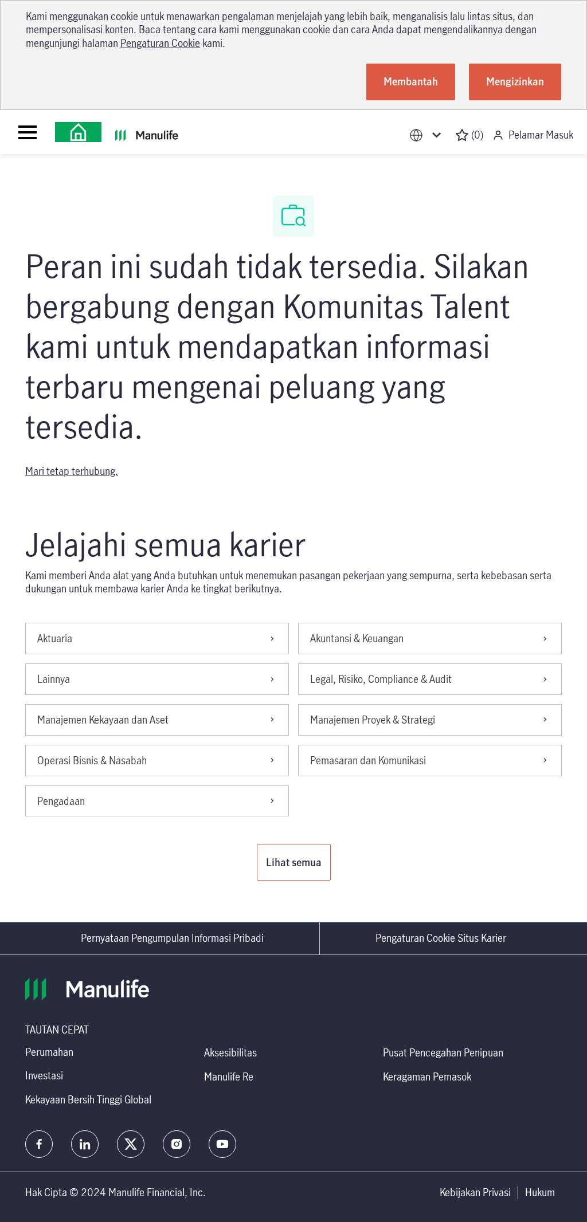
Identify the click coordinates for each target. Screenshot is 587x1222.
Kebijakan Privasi (475, 1192)
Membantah (410, 81)
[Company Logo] (78, 132)
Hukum (540, 1192)
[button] (294, 862)
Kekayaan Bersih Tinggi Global (88, 1099)
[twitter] (130, 1144)
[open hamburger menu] (27, 132)
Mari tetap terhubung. (71, 471)
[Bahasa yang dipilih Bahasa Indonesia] (427, 135)
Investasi (44, 1075)
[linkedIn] (85, 1144)
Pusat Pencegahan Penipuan (443, 1052)
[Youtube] (222, 1144)
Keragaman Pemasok (427, 1076)
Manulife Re (228, 1076)
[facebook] (39, 1144)
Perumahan (49, 1052)
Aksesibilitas (230, 1052)
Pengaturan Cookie (160, 43)
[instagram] (176, 1144)
